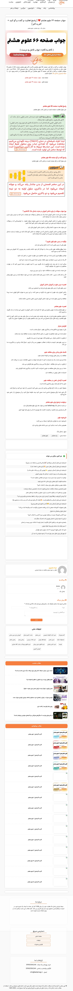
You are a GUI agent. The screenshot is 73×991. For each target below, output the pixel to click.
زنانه (44, 8)
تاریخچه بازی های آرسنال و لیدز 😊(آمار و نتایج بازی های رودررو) (48, 504)
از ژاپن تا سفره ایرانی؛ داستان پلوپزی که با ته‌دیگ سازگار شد (50, 519)
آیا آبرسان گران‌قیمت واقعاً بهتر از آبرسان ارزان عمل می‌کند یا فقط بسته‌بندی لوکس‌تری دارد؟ (41, 496)
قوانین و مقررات (38, 944)
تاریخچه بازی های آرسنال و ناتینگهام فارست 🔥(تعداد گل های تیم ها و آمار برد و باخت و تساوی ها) (39, 500)
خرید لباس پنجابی (51, 644)
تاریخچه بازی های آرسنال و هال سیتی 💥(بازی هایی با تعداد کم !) (48, 466)
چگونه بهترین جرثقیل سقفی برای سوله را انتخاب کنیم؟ (51, 485)
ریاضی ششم (12, 640)
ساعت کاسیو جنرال (28, 635)
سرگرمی (23, 8)
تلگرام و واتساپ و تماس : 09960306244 (38, 968)
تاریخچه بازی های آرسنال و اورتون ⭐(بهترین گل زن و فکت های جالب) (46, 470)
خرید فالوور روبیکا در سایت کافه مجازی (21, 644)
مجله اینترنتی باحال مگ (59, 73)
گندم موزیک (62, 635)
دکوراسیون (31, 8)
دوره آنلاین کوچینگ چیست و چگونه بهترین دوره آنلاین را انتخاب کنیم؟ (47, 515)
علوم (60, 421)
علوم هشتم (30, 28)
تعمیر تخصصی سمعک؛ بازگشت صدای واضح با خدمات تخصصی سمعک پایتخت (45, 489)
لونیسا (60, 644)
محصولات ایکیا (60, 640)
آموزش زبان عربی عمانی (15, 635)
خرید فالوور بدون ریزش (39, 644)
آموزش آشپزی (37, 649)
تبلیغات (38, 940)
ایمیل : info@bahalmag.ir (38, 972)
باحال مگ (43, 28)
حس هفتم (38, 635)
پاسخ (58, 588)
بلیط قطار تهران (42, 640)
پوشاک (39, 8)
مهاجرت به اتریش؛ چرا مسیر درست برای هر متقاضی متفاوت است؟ (48, 478)
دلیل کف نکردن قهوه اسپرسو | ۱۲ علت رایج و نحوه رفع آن (51, 530)
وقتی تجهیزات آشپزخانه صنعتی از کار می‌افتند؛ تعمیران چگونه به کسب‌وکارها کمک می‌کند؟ (42, 507)
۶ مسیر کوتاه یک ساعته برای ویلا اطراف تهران (54, 526)
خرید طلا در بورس (31, 640)
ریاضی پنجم (21, 640)
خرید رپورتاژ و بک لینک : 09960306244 (38, 965)
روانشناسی (51, 8)
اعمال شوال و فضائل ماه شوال (58, 511)
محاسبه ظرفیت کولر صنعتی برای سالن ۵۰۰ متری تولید (52, 481)
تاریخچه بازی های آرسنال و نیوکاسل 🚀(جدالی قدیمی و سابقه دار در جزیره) (46, 463)
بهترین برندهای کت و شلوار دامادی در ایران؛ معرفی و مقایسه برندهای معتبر (46, 493)
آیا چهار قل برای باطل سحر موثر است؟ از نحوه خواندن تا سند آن (49, 534)
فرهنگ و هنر (14, 8)
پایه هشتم (36, 28)
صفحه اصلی (38, 936)
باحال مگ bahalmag (54, 406)
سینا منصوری (53, 568)
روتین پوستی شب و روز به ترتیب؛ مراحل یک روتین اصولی (50, 474)
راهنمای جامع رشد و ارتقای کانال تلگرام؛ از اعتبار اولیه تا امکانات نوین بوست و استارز (43, 522)
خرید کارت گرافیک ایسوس (49, 635)
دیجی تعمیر (51, 640)
